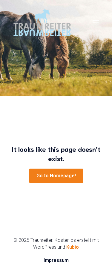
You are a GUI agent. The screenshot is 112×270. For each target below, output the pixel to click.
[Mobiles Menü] (95, 22)
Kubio (72, 247)
